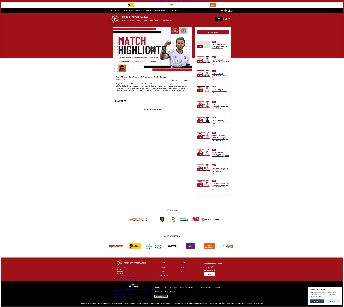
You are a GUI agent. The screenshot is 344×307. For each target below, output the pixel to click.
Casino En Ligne (141, 1)
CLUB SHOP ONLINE (127, 10)
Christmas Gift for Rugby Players (235, 303)
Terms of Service (206, 287)
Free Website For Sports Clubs (88, 303)
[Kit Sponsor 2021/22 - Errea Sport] (172, 5)
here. (319, 296)
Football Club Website (104, 303)
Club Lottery (174, 10)
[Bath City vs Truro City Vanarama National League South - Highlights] (203, 44)
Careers (181, 287)
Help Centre (158, 287)
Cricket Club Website (117, 303)
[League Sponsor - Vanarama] (213, 5)
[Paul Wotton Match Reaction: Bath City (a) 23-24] (203, 59)
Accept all (317, 301)
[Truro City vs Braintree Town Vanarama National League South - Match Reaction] (203, 183)
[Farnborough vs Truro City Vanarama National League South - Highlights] (203, 104)
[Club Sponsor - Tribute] (190, 246)
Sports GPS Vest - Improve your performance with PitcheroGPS (191, 303)
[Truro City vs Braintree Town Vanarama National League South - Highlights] (203, 167)
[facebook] (111, 10)
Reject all (332, 301)
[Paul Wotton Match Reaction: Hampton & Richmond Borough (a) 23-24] (203, 152)
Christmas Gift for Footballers (217, 303)
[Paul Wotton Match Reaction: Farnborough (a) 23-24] (203, 89)
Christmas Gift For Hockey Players (254, 303)
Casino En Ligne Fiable (200, 1)
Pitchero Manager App (166, 303)
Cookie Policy (159, 292)
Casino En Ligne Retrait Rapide (157, 1)
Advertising (173, 287)
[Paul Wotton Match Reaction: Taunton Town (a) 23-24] (203, 120)
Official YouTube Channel (144, 10)
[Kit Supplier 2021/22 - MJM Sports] (116, 246)
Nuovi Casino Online (174, 1)
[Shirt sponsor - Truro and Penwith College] (153, 246)
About (166, 287)
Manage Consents (170, 292)
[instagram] (119, 10)
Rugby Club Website (143, 303)
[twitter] (115, 10)
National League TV (161, 10)
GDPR (196, 287)
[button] (138, 20)
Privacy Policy (217, 287)
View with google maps (126, 278)
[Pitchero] (229, 11)
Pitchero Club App (154, 303)
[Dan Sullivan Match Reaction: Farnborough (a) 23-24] (203, 73)
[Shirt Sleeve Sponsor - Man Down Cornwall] (131, 5)
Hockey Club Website (130, 303)
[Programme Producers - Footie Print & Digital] (228, 246)
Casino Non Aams (187, 1)
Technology (189, 287)
